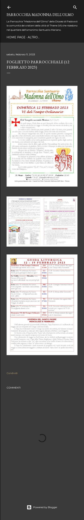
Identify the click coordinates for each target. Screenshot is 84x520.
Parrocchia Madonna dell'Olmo (40, 14)
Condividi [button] (12, 373)
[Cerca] (75, 6)
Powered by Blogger (45, 507)
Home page (16, 37)
